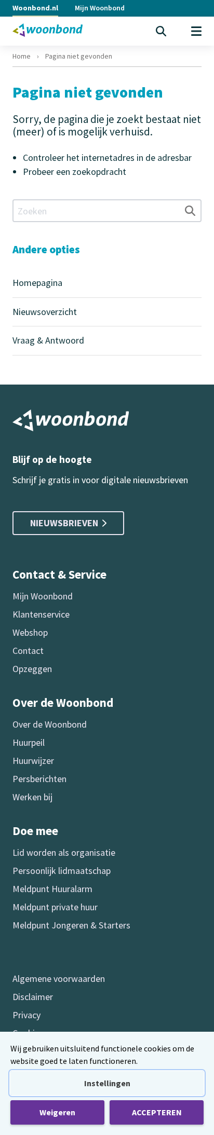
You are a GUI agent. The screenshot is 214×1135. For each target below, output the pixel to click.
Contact (28, 651)
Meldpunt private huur (55, 907)
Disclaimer (32, 997)
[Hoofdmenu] (196, 31)
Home (21, 56)
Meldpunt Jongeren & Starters (71, 925)
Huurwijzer (33, 761)
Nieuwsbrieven (64, 523)
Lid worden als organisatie (63, 852)
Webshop (30, 632)
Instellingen (107, 1083)
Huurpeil (28, 742)
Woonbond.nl (35, 7)
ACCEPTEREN (157, 1112)
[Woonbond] (47, 30)
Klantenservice (41, 614)
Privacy (26, 1015)
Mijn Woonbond (100, 7)
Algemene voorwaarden (58, 978)
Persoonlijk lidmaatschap (61, 871)
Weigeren (57, 1112)
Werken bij (32, 797)
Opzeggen (32, 669)
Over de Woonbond (49, 724)
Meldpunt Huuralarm (52, 889)
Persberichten (39, 779)
